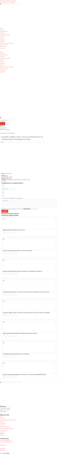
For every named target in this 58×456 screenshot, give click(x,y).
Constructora (19, 198)
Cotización (2, 40)
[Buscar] (2, 123)
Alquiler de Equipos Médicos (7, 43)
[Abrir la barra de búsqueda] (0, 117)
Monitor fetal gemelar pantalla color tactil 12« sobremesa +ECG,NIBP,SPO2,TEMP (24, 374)
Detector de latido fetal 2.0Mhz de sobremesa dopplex (17, 250)
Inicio (1, 28)
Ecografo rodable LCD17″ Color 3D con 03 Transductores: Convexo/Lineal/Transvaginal (26, 312)
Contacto (2, 48)
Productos (2, 33)
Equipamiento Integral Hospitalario (8, 0)
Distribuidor (12, 198)
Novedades (3, 46)
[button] (3, 181)
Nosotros (2, 29)
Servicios (2, 41)
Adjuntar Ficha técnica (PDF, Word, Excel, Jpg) (12, 208)
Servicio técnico (4, 45)
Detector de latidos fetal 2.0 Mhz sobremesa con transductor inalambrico (22, 271)
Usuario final (6, 198)
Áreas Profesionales (5, 34)
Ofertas (2, 38)
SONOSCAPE (8, 173)
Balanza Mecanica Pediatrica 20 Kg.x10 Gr (14, 230)
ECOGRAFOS (10, 179)
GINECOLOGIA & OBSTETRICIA (22, 179)
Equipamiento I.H (4, 31)
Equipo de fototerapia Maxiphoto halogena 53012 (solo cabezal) (20, 333)
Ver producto (8, 234)
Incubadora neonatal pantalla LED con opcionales (16, 354)
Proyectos (2, 36)
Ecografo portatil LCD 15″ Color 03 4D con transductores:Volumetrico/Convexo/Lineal (26, 292)
